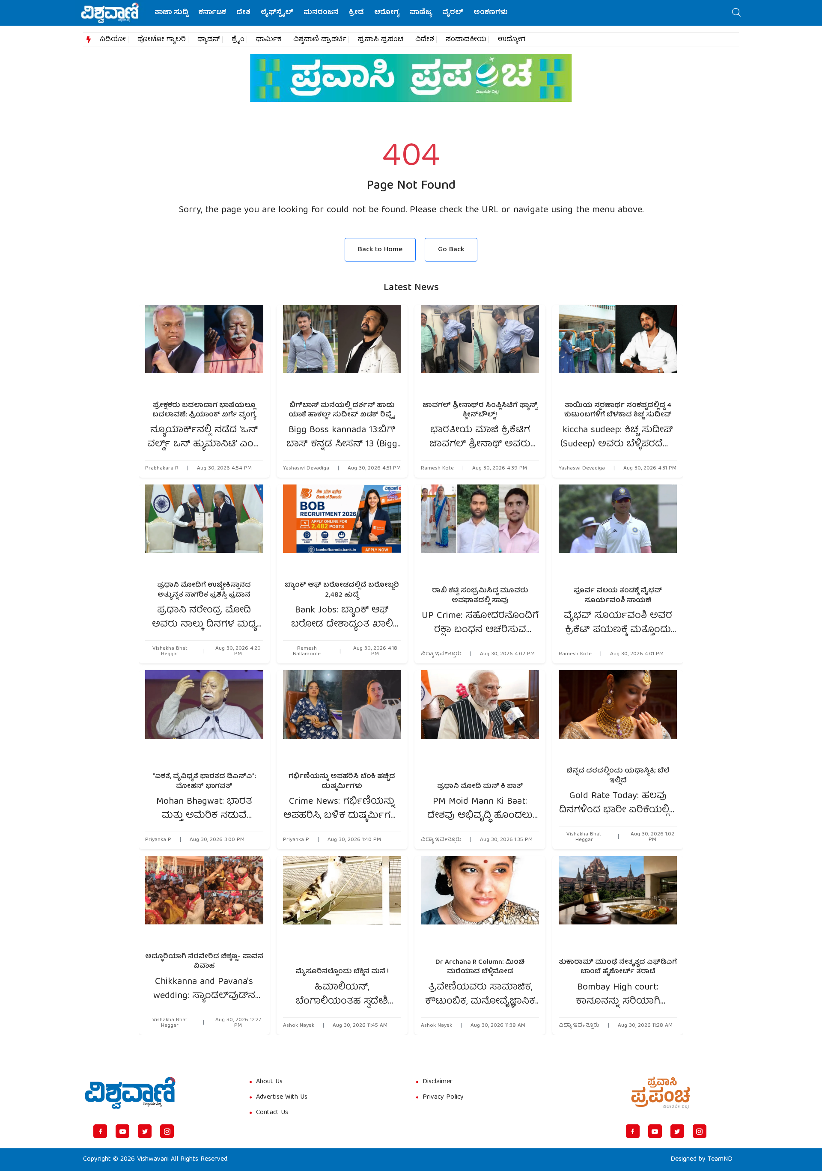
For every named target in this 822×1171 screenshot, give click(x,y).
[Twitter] (144, 1131)
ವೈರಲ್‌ (452, 13)
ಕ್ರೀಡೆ (356, 13)
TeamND (720, 1159)
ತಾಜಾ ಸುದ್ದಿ (171, 13)
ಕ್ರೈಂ (238, 39)
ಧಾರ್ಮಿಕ (269, 39)
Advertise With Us (281, 1097)
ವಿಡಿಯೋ (113, 39)
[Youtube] (122, 1131)
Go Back (451, 250)
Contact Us (272, 1113)
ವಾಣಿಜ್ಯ (421, 13)
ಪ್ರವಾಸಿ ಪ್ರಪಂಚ (381, 39)
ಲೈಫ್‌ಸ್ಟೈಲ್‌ (277, 13)
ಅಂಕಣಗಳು (491, 13)
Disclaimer (438, 1082)
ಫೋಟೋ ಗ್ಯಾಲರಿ (161, 39)
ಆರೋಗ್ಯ (386, 13)
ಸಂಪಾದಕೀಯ (466, 39)
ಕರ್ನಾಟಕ (212, 13)
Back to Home (380, 250)
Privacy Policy (443, 1097)
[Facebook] (100, 1131)
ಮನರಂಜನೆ (321, 13)
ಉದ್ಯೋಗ (512, 39)
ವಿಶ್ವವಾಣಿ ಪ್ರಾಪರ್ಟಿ (319, 39)
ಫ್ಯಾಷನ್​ (208, 39)
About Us (269, 1082)
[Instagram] (167, 1131)
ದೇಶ (243, 13)
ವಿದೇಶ (424, 39)
